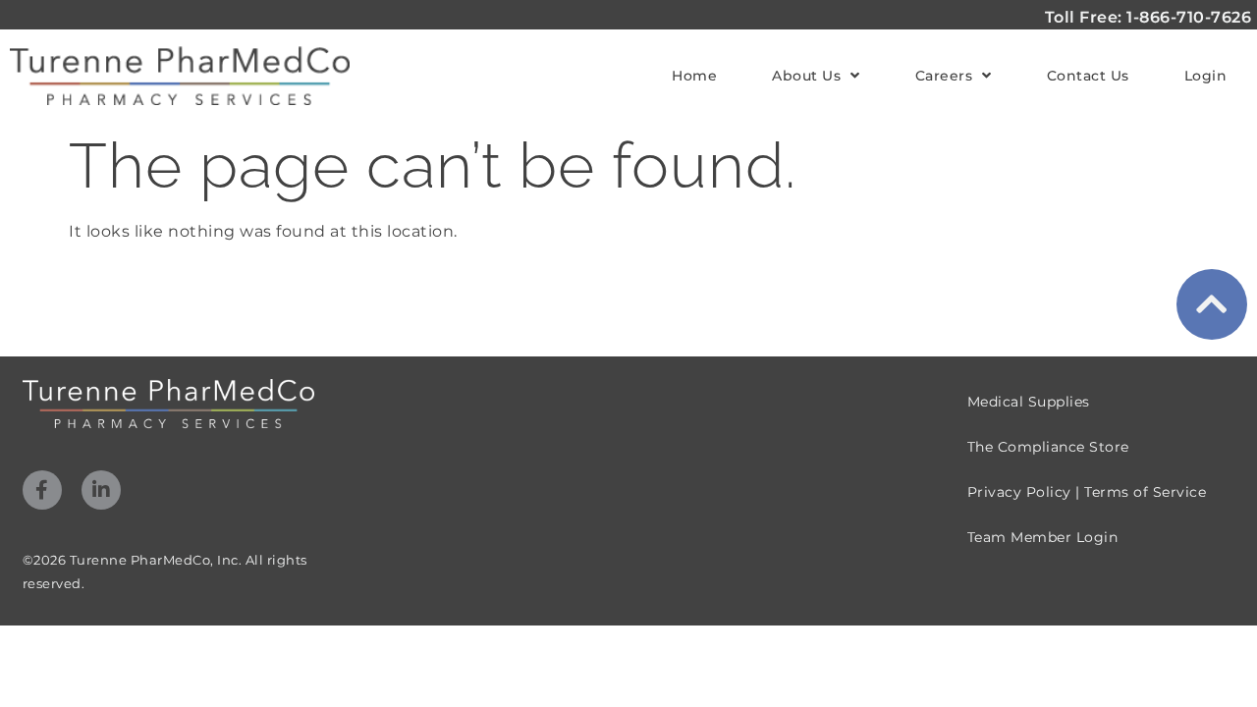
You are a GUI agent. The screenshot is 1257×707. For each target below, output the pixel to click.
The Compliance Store (1048, 447)
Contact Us (1088, 75)
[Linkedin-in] (101, 490)
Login (1206, 75)
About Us (806, 75)
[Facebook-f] (42, 490)
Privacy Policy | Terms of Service (1087, 492)
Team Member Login (1043, 537)
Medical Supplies (1028, 401)
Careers (944, 75)
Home (694, 75)
